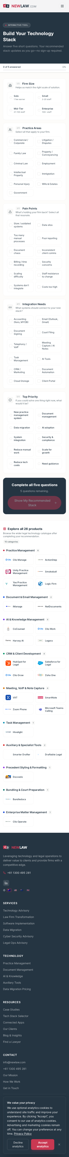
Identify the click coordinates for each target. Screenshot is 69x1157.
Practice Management (17, 963)
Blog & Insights (12, 1035)
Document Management (18, 969)
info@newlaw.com (14, 1062)
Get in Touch (11, 1088)
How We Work (11, 1081)
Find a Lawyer (12, 1041)
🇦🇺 (9, 890)
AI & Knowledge (13, 976)
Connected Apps (13, 1022)
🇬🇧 (28, 890)
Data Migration (12, 929)
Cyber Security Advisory (18, 936)
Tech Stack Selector (15, 1016)
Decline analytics (18, 1144)
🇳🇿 (21, 890)
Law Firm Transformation (18, 917)
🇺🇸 (15, 890)
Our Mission (10, 1075)
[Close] (59, 1144)
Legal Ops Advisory (15, 942)
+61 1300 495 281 (14, 1068)
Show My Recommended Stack (32, 503)
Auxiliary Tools (12, 982)
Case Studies (11, 1009)
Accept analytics (43, 1144)
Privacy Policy (23, 1133)
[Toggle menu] (62, 6)
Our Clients (10, 1028)
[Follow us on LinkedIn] (6, 883)
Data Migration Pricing (17, 989)
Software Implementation (18, 923)
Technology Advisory (16, 910)
